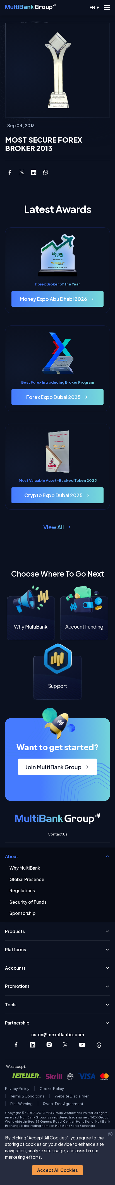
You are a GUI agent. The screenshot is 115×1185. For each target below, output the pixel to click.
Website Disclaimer (71, 1096)
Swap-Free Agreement (63, 1103)
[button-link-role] (57, 299)
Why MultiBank (24, 867)
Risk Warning (21, 1103)
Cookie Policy (52, 1088)
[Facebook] (16, 1045)
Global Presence (26, 879)
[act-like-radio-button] (94, 7)
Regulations (22, 890)
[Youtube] (82, 1045)
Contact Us (58, 834)
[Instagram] (49, 1045)
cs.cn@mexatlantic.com (57, 1034)
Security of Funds (28, 902)
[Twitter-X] (66, 1045)
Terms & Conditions (27, 1096)
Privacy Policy (17, 1088)
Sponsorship (22, 913)
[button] (57, 1170)
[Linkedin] (32, 1045)
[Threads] (99, 1045)
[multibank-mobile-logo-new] (30, 7)
